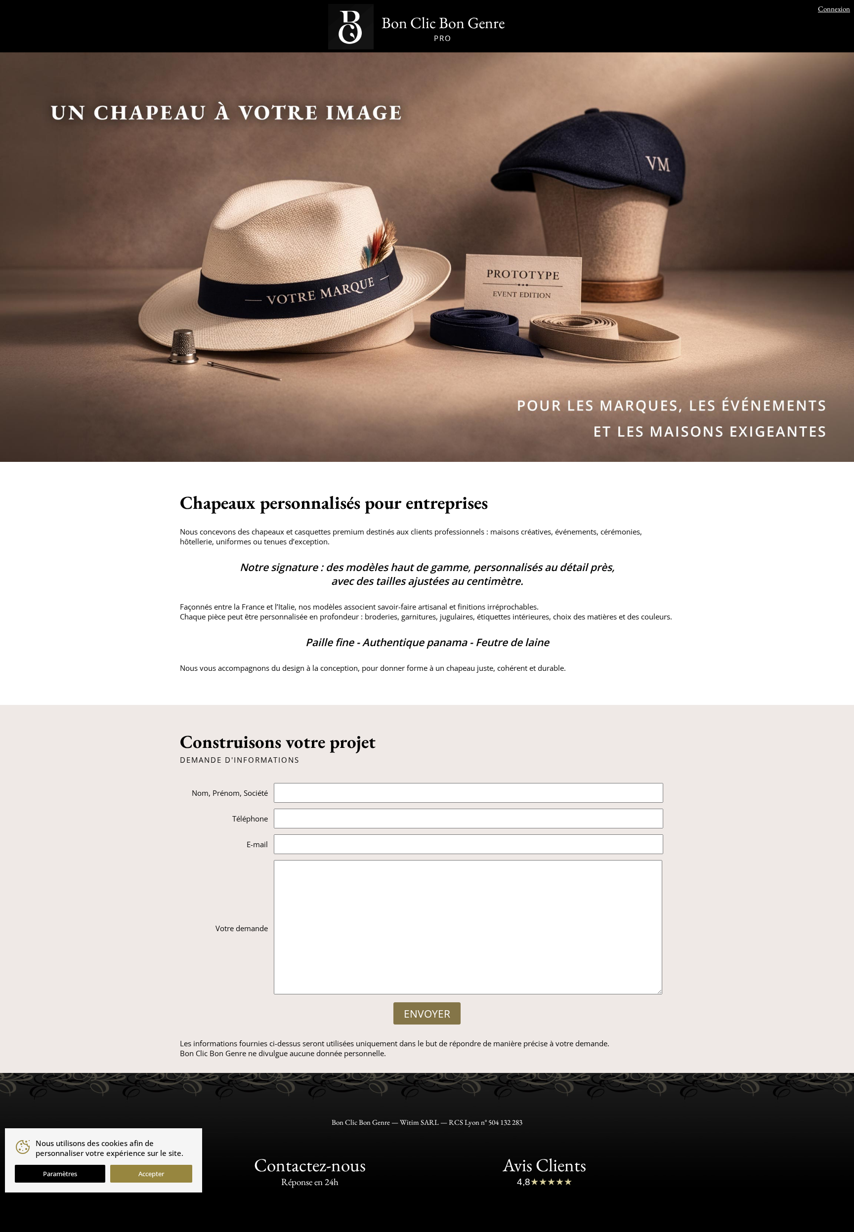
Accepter (151, 1173)
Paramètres (60, 1173)
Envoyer (427, 1014)
